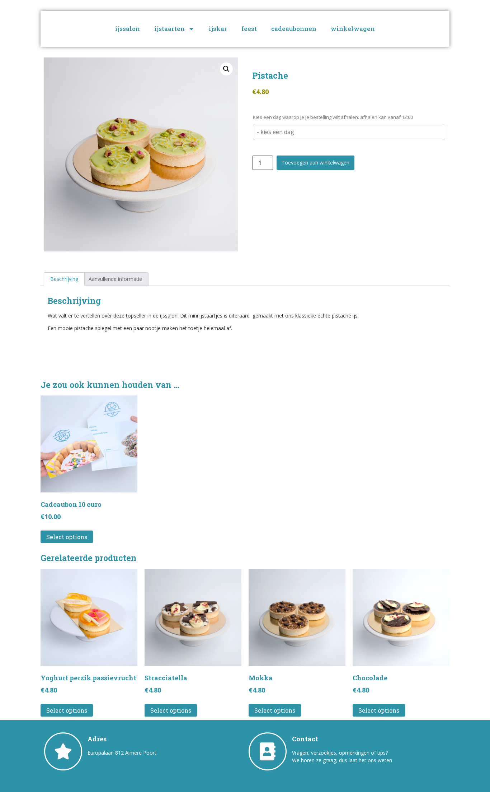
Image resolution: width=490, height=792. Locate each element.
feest (249, 28)
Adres (97, 739)
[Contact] (268, 751)
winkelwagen (353, 28)
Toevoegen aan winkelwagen (315, 162)
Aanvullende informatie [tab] (115, 278)
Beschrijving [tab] (64, 278)
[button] (226, 68)
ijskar (218, 28)
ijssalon (127, 28)
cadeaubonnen (293, 28)
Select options (66, 537)
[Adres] (63, 751)
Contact (305, 739)
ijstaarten (169, 28)
